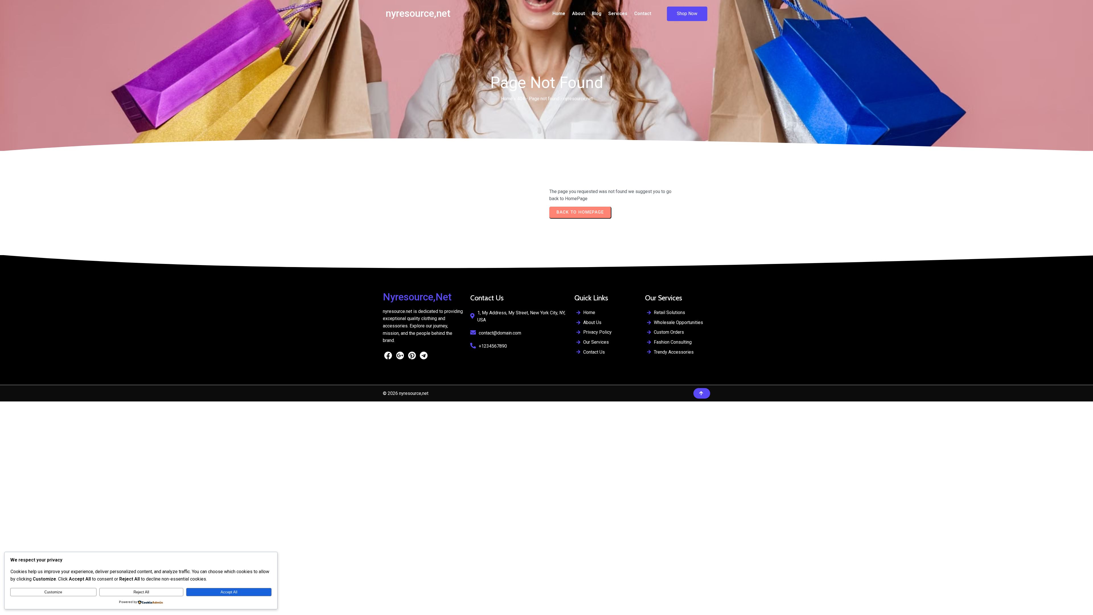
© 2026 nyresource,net (405, 393)
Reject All (141, 592)
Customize (53, 592)
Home (507, 98)
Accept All (229, 592)
